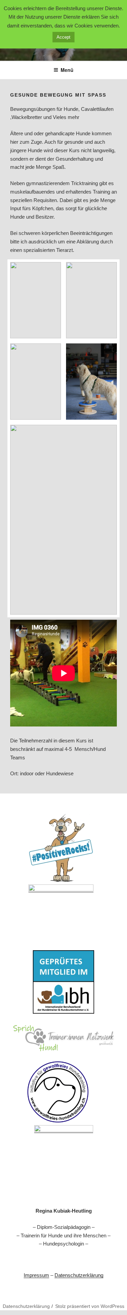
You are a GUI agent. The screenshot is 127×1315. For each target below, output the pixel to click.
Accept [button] (63, 37)
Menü (67, 69)
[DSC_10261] (35, 300)
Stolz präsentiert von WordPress (89, 1306)
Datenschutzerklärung (79, 1275)
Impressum (36, 1275)
